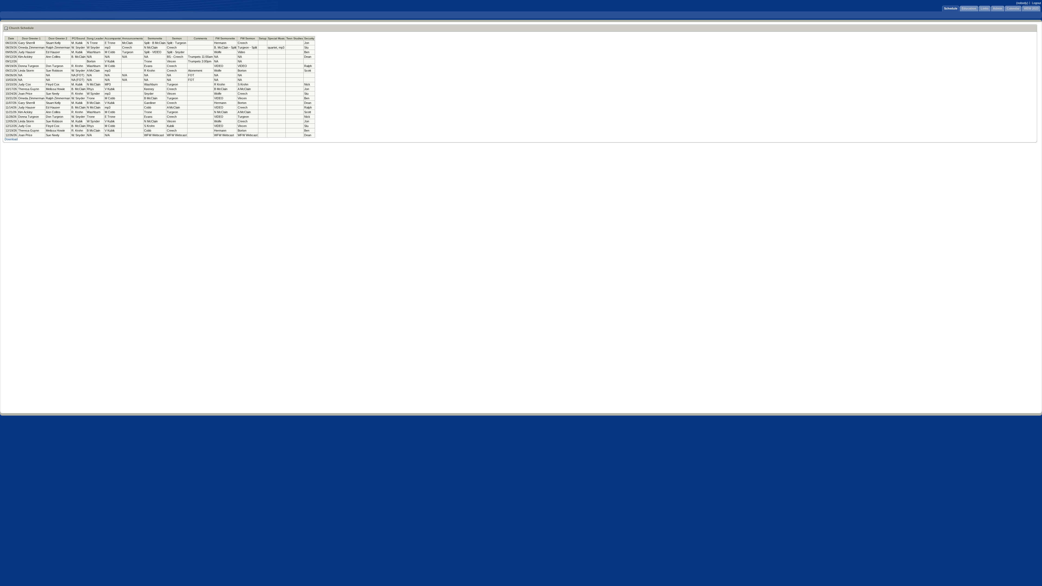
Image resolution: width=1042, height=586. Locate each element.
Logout (1036, 3)
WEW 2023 (1031, 8)
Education (969, 8)
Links (985, 8)
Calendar (1013, 8)
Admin (997, 8)
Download (11, 139)
